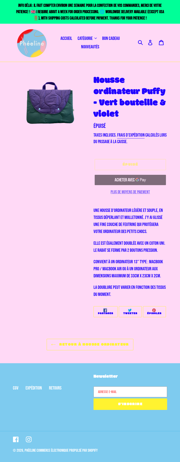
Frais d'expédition (131, 135)
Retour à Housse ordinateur (93, 344)
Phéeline (30, 450)
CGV (16, 388)
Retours (55, 388)
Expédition (34, 388)
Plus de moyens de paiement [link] (130, 192)
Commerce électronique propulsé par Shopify (67, 450)
